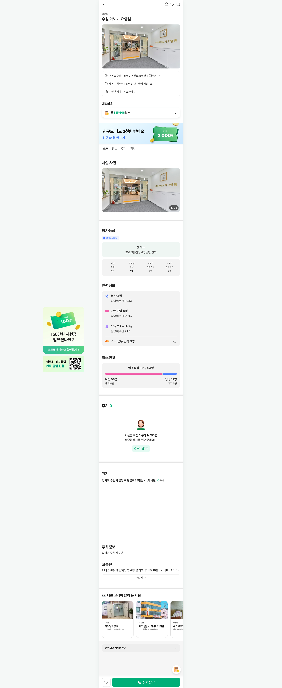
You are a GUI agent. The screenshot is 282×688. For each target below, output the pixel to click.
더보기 (139, 577)
